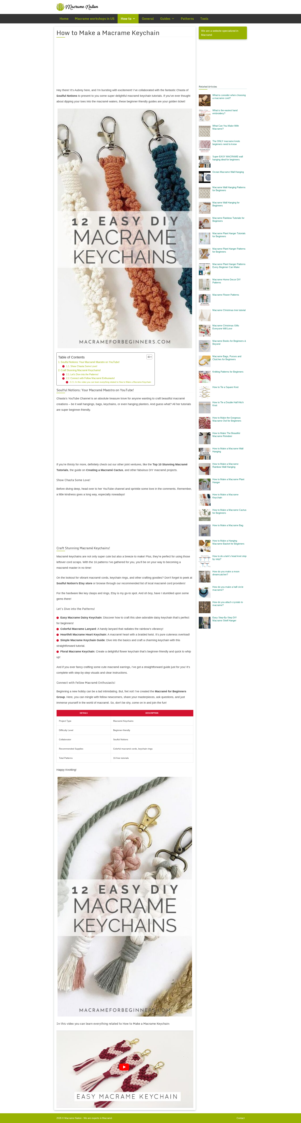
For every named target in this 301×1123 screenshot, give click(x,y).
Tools (204, 18)
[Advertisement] (124, 65)
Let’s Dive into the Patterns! (84, 374)
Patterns (187, 18)
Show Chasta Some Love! (83, 366)
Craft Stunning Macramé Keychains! (81, 370)
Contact (241, 1118)
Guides (165, 18)
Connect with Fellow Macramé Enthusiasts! (92, 378)
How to (126, 18)
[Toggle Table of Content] (147, 357)
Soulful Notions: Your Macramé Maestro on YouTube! (90, 362)
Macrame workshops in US (94, 18)
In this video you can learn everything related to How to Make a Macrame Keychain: (113, 382)
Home (64, 18)
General (148, 18)
